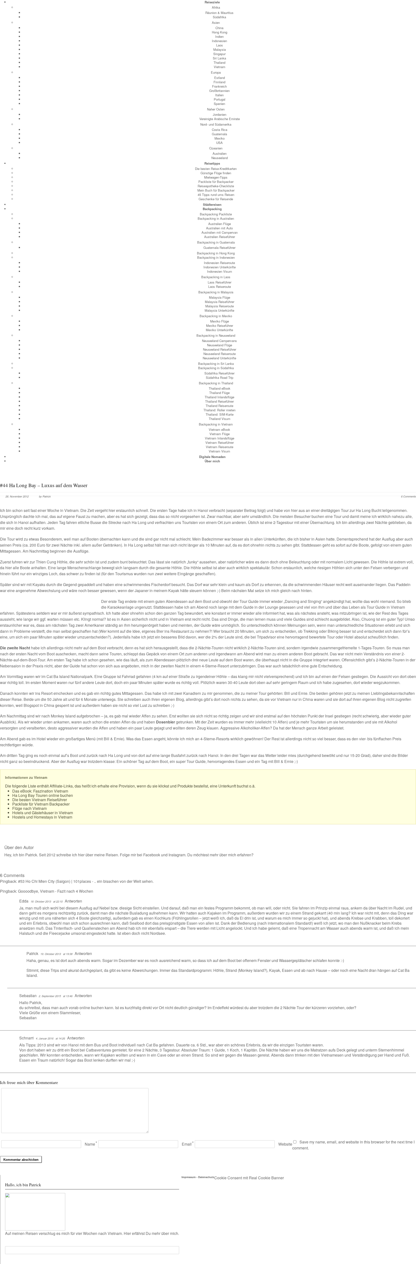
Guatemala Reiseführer (219, 247)
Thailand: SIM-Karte (220, 414)
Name (90, 1144)
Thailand (219, 62)
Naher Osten (216, 109)
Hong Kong (219, 32)
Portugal (219, 99)
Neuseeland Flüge (219, 345)
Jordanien (219, 114)
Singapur (219, 54)
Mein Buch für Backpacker (215, 190)
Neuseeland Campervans (219, 340)
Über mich (212, 461)
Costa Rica (219, 129)
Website (285, 1144)
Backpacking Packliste (216, 214)
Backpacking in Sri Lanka (216, 363)
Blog (180, 699)
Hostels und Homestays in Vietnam (42, 817)
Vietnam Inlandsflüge (219, 438)
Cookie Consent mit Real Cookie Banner (249, 1177)
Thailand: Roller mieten (219, 410)
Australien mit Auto (219, 228)
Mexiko (219, 138)
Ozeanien (215, 148)
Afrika (216, 7)
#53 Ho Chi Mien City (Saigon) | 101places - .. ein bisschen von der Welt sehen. (86, 881)
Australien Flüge (219, 223)
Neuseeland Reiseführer (219, 349)
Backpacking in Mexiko (216, 316)
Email (187, 1144)
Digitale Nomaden (212, 456)
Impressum (189, 1177)
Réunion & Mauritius (219, 12)
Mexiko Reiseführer (219, 325)
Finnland (219, 82)
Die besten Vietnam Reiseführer (39, 799)
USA (219, 142)
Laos (219, 45)
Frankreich (219, 86)
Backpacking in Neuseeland (215, 335)
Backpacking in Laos (215, 277)
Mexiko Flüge (219, 321)
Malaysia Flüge (219, 297)
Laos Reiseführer (219, 282)
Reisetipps (212, 163)
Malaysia (219, 49)
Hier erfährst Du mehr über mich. (151, 1233)
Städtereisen (212, 204)
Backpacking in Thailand (216, 383)
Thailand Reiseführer (219, 401)
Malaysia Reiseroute (219, 306)
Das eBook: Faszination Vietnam (40, 791)
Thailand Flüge (219, 392)
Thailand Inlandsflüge (219, 397)
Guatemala (219, 134)
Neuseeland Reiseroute (219, 353)
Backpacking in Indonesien (216, 257)
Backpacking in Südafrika (216, 368)
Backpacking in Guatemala (216, 242)
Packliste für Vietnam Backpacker (41, 804)
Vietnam (219, 66)
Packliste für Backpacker (216, 181)
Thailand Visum (219, 418)
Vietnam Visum (219, 451)
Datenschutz (206, 1177)
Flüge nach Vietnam (29, 808)
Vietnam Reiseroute (219, 447)
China (219, 28)
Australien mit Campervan (220, 232)
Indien (219, 36)
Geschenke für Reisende (216, 199)
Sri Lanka (219, 58)
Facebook (151, 855)
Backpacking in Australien (216, 218)
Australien (220, 153)
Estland (219, 77)
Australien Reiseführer (219, 236)
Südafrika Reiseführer (219, 373)
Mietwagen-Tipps (216, 177)
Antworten (73, 901)
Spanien (219, 103)
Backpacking (212, 208)
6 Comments (408, 496)
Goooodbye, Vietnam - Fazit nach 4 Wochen (55, 891)
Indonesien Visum (219, 271)
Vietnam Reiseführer (219, 442)
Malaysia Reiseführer (219, 301)
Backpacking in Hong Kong (216, 253)
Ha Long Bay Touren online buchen (42, 795)
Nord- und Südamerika (215, 124)
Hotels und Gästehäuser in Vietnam (42, 812)
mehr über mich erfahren (230, 855)
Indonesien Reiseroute (219, 262)
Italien (219, 95)
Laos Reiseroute (219, 286)
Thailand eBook (219, 388)
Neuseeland (219, 157)
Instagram (177, 855)
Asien (216, 22)
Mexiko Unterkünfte (219, 330)
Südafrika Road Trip (219, 377)
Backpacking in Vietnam (216, 424)
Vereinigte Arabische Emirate (219, 118)
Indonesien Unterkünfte (219, 267)
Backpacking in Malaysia (215, 292)
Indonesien (219, 41)
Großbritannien (219, 90)
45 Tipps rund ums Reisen (216, 194)
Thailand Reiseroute (219, 405)
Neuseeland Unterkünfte (219, 358)
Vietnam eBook (219, 429)
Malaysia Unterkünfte (219, 310)
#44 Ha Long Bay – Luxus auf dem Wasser (43, 485)
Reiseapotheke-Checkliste (216, 186)
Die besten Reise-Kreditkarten (216, 168)
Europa (216, 72)
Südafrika (219, 17)
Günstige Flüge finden (216, 173)
